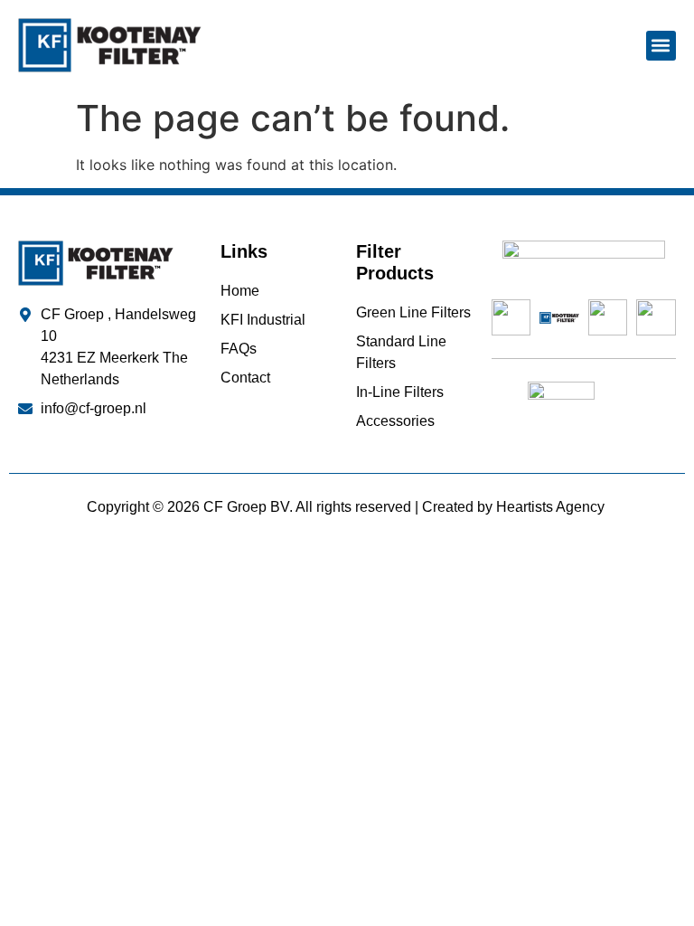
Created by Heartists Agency (515, 507)
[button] (661, 46)
